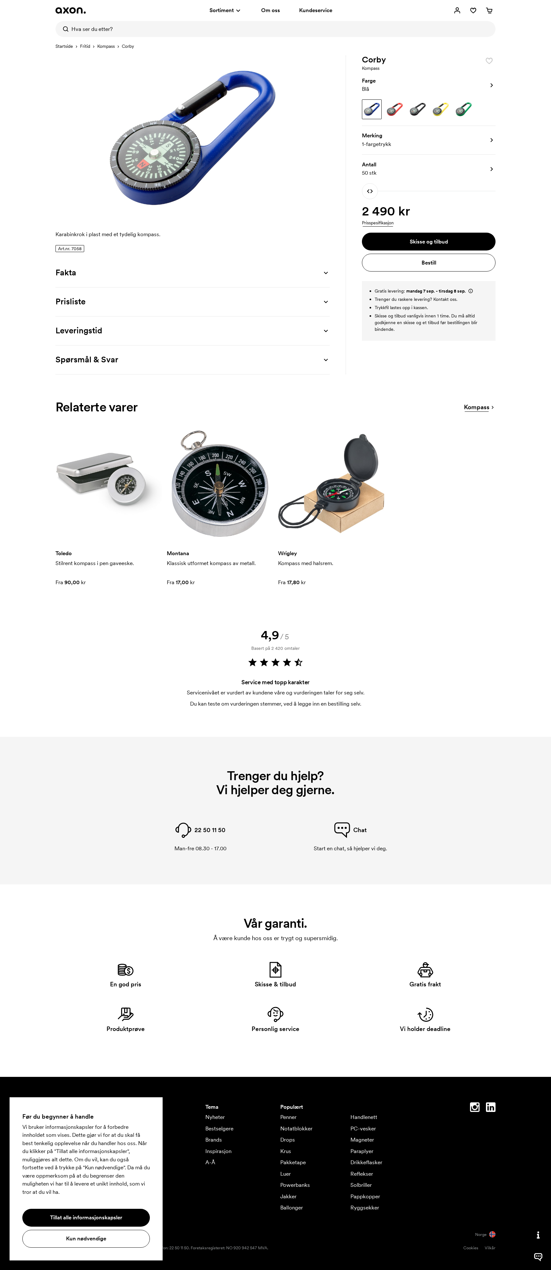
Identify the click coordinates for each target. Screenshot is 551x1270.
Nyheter (215, 1117)
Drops (287, 1139)
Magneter (362, 1139)
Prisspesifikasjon (378, 223)
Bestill (429, 262)
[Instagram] (475, 1108)
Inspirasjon (218, 1151)
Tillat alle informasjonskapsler (86, 1217)
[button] (429, 85)
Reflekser (361, 1173)
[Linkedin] (491, 1108)
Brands (213, 1139)
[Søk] (63, 29)
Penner (288, 1117)
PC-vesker (363, 1128)
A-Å (210, 1162)
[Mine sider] (457, 10)
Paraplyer (361, 1151)
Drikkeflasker (366, 1162)
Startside (64, 46)
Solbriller (361, 1184)
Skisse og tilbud (429, 241)
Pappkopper (365, 1196)
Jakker (288, 1196)
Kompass (106, 46)
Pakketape (293, 1162)
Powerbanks (295, 1184)
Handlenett (363, 1117)
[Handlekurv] (489, 10)
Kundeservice (315, 10)
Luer (285, 1173)
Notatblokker (296, 1128)
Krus (285, 1151)
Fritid (85, 46)
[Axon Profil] (70, 10)
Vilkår (490, 1248)
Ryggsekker (364, 1207)
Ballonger (291, 1207)
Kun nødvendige (86, 1238)
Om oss (270, 10)
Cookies (470, 1248)
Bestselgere (219, 1128)
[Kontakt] (538, 1235)
